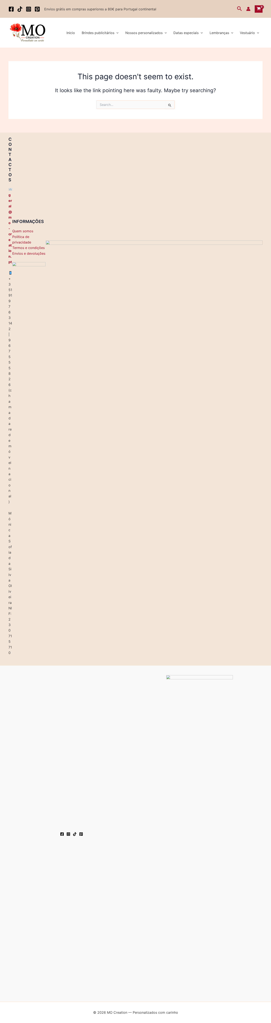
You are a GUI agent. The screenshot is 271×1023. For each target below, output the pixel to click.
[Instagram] (28, 9)
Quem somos (22, 231)
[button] (239, 8)
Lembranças (219, 33)
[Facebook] (11, 9)
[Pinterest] (37, 9)
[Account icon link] (248, 9)
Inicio (70, 33)
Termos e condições (28, 248)
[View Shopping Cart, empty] (259, 9)
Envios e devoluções (28, 253)
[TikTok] (20, 9)
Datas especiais (186, 33)
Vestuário (247, 33)
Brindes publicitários (98, 33)
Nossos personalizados (144, 33)
